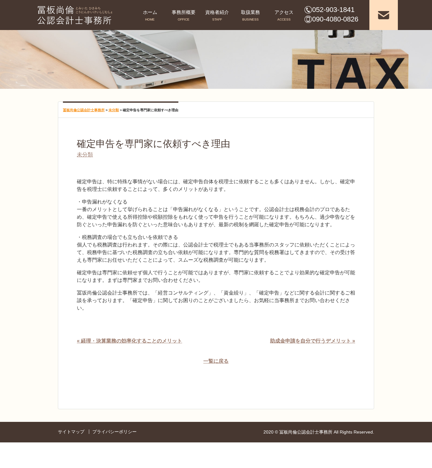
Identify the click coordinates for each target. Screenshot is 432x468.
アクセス (284, 12)
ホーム (150, 12)
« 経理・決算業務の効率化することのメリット (129, 340)
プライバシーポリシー (114, 431)
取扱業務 (250, 12)
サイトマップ (71, 431)
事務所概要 (183, 12)
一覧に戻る (216, 361)
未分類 (85, 154)
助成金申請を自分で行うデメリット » (312, 340)
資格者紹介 (217, 12)
